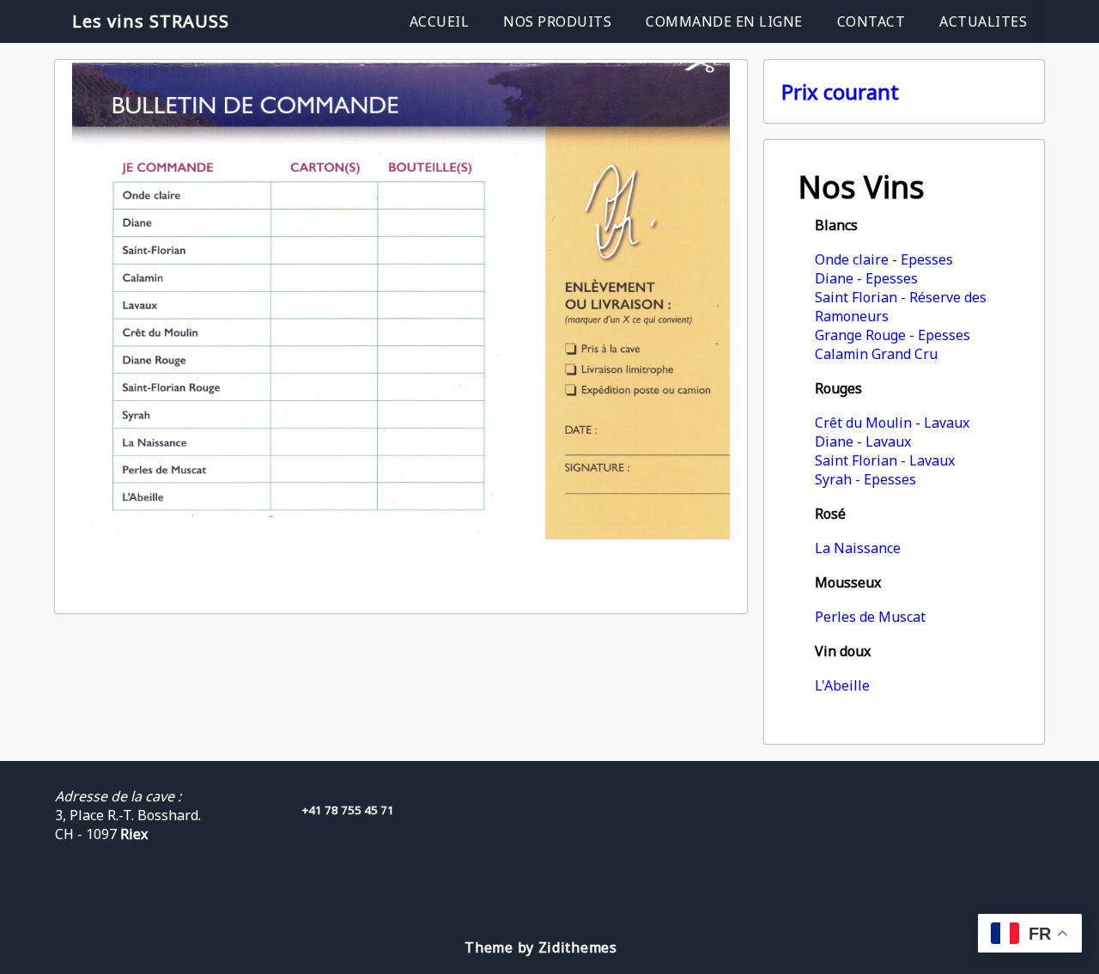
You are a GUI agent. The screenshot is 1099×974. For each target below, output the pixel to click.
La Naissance (858, 548)
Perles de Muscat (870, 616)
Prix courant (840, 91)
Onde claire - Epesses (884, 259)
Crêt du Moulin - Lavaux (892, 422)
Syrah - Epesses (865, 479)
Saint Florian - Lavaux (885, 460)
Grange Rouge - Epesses (892, 335)
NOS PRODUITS (557, 21)
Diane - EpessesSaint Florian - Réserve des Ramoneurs (901, 297)
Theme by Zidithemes (540, 947)
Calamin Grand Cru (876, 353)
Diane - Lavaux (863, 441)
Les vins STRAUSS (150, 21)
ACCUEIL (440, 21)
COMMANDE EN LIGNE (724, 21)
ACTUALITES (983, 21)
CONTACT (871, 21)
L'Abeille (842, 685)
